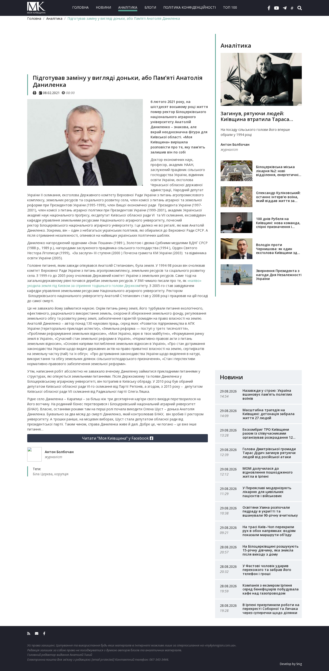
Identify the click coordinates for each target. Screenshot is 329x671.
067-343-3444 (158, 659)
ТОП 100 (230, 7)
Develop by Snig (291, 664)
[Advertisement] (117, 54)
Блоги (150, 7)
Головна (80, 7)
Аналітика (127, 7)
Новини (103, 7)
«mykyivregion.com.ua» (220, 645)
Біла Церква (43, 474)
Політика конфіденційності (189, 7)
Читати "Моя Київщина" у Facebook (116, 438)
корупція (61, 474)
